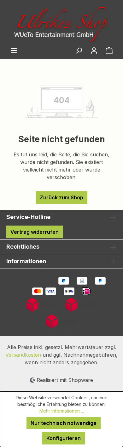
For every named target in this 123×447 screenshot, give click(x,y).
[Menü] (13, 50)
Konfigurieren (63, 438)
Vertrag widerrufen (34, 232)
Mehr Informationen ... (61, 411)
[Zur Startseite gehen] (61, 24)
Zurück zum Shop (61, 197)
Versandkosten (23, 355)
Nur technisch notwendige (64, 423)
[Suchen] (78, 50)
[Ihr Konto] (94, 50)
